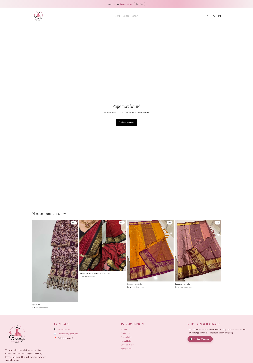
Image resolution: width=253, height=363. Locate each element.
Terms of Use (126, 348)
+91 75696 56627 (64, 329)
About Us (124, 329)
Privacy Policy (126, 337)
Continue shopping (126, 122)
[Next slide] (74, 261)
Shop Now (139, 4)
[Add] (73, 298)
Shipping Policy (127, 344)
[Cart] (219, 16)
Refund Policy (126, 341)
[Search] (208, 16)
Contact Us (125, 333)
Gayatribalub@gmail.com (68, 333)
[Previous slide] (36, 261)
